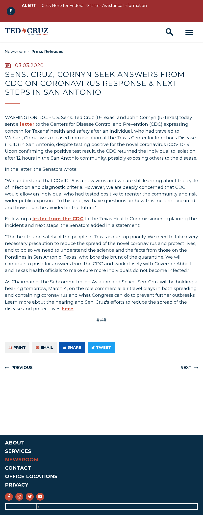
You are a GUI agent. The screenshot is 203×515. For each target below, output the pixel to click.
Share (74, 347)
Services (18, 451)
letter (27, 124)
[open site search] (169, 32)
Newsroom (15, 51)
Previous (22, 367)
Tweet (103, 347)
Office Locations (31, 476)
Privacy (16, 485)
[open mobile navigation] (189, 32)
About (15, 443)
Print (19, 347)
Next (186, 367)
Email (47, 347)
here (68, 309)
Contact (18, 468)
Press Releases (47, 51)
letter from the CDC (57, 218)
